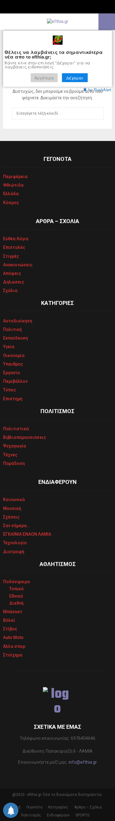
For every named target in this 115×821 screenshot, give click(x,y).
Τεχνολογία (15, 542)
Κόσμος (11, 202)
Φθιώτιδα (13, 185)
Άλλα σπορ (14, 646)
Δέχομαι (74, 78)
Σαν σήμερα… (16, 525)
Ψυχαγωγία (14, 445)
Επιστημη (12, 398)
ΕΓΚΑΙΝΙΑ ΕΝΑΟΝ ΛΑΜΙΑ (27, 534)
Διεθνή (16, 603)
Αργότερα (44, 78)
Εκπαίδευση (15, 338)
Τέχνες (10, 454)
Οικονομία (14, 355)
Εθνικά (16, 596)
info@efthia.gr (83, 762)
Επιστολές (14, 247)
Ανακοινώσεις (18, 264)
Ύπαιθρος (13, 364)
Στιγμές (11, 256)
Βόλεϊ (9, 620)
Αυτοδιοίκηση (17, 320)
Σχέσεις (11, 517)
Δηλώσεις (13, 281)
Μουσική (12, 508)
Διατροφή (13, 551)
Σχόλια (10, 290)
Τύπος (9, 389)
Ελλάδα (11, 193)
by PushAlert (99, 90)
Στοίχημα (12, 654)
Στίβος (10, 628)
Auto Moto (13, 637)
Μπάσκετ (12, 611)
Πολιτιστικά (16, 428)
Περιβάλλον (15, 381)
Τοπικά (16, 588)
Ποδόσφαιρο (16, 581)
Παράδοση (14, 463)
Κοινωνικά (14, 499)
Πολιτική (12, 329)
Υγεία (8, 346)
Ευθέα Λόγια (16, 238)
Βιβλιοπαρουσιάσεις (24, 437)
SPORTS (82, 815)
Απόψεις (12, 273)
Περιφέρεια (15, 176)
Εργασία (11, 372)
